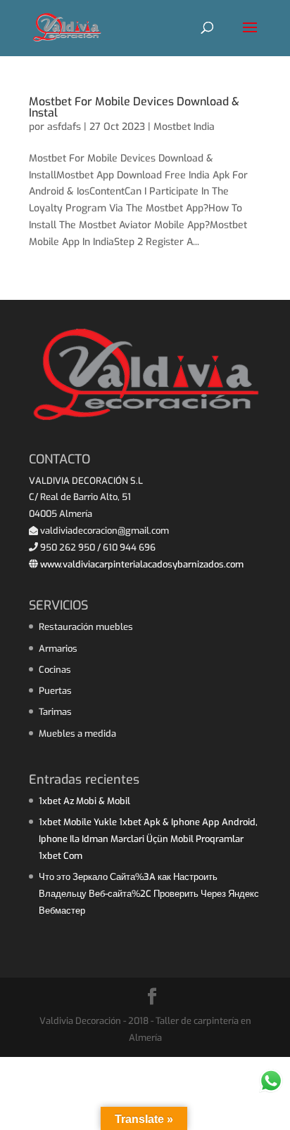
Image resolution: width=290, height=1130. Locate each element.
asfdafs (64, 126)
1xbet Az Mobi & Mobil (84, 801)
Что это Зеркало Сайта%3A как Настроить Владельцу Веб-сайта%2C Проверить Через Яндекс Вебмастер (149, 894)
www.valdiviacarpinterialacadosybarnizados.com (141, 564)
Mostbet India (184, 126)
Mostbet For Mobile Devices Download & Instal (134, 107)
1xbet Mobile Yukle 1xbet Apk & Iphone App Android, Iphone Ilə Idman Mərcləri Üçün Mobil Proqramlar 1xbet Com (148, 839)
